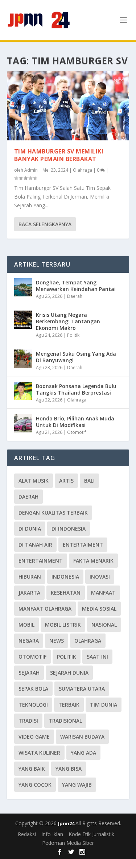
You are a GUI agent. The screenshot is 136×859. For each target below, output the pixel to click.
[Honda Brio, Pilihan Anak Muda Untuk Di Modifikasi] (23, 423)
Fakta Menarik (93, 560)
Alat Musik (33, 480)
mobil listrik (63, 624)
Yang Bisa (68, 768)
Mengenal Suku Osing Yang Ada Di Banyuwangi (76, 357)
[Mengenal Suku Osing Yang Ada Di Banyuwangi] (23, 358)
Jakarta (29, 592)
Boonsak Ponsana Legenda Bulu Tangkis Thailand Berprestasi (76, 389)
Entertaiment (83, 544)
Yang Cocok (34, 784)
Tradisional (65, 720)
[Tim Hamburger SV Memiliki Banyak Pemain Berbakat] (68, 105)
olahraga (87, 640)
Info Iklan (52, 834)
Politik (73, 335)
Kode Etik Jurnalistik (91, 834)
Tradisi (28, 720)
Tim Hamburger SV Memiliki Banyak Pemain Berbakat (59, 155)
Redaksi (27, 834)
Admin (31, 170)
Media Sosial (99, 608)
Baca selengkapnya (44, 224)
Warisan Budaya (82, 736)
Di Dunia (29, 528)
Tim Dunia (103, 704)
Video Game (34, 736)
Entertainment (40, 560)
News (56, 640)
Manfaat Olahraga (44, 608)
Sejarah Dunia (69, 672)
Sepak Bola (33, 688)
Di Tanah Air (35, 544)
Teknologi (33, 704)
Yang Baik (31, 768)
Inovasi (100, 576)
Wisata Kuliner (39, 752)
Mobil (26, 624)
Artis (66, 480)
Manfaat (103, 592)
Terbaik (68, 704)
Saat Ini (97, 656)
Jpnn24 (66, 823)
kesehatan (66, 592)
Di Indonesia (68, 528)
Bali (89, 480)
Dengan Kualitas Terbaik (53, 512)
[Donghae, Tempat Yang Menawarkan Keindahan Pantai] (23, 287)
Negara (28, 640)
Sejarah (29, 672)
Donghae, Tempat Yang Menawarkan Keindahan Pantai (76, 285)
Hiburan (29, 576)
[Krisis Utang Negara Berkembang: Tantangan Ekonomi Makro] (23, 320)
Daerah (74, 296)
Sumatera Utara (82, 688)
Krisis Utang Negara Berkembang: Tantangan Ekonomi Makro (68, 321)
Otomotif (76, 432)
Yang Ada (83, 752)
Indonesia (65, 576)
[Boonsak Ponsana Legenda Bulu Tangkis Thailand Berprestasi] (23, 391)
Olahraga (82, 170)
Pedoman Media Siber (68, 842)
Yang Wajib (77, 784)
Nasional (104, 624)
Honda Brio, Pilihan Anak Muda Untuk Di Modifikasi (75, 421)
